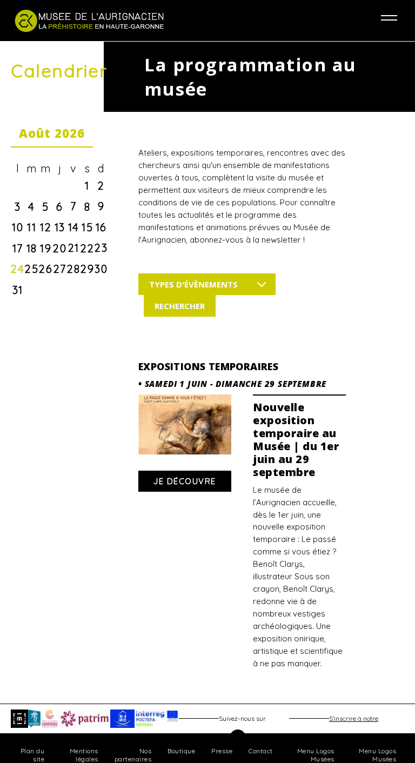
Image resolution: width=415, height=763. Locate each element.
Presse (221, 751)
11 (31, 227)
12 (45, 227)
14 (73, 227)
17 (17, 248)
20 (59, 248)
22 (87, 248)
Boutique (181, 751)
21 (73, 248)
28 (73, 269)
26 (45, 269)
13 (60, 227)
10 (17, 227)
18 (31, 248)
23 (101, 248)
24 (17, 269)
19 (45, 248)
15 (87, 227)
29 (87, 269)
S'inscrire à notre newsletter (353, 721)
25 (31, 269)
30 (101, 269)
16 (101, 227)
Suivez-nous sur (242, 718)
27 (59, 269)
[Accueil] (111, 20)
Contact (261, 751)
